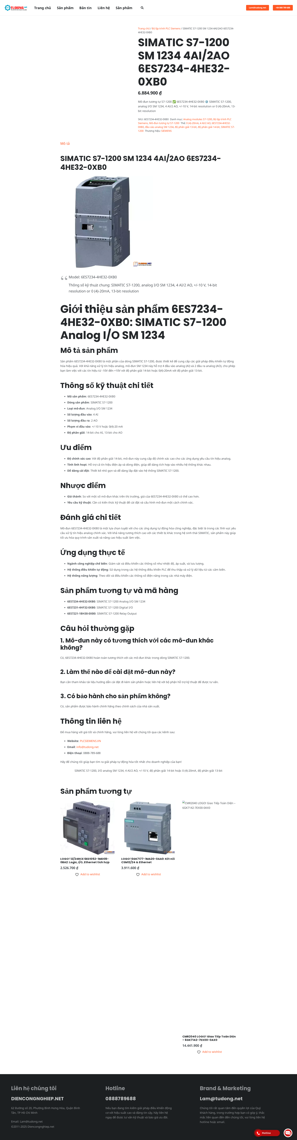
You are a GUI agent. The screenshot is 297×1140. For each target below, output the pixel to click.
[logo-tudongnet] (15, 8)
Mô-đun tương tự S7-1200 (164, 123)
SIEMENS (166, 131)
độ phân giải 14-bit (209, 127)
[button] (142, 8)
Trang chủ (144, 28)
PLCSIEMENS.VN (90, 741)
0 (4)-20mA (192, 123)
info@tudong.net (87, 747)
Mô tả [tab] (65, 143)
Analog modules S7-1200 (197, 119)
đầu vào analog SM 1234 (159, 127)
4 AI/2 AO (205, 123)
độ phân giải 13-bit (186, 127)
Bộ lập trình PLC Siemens (166, 28)
